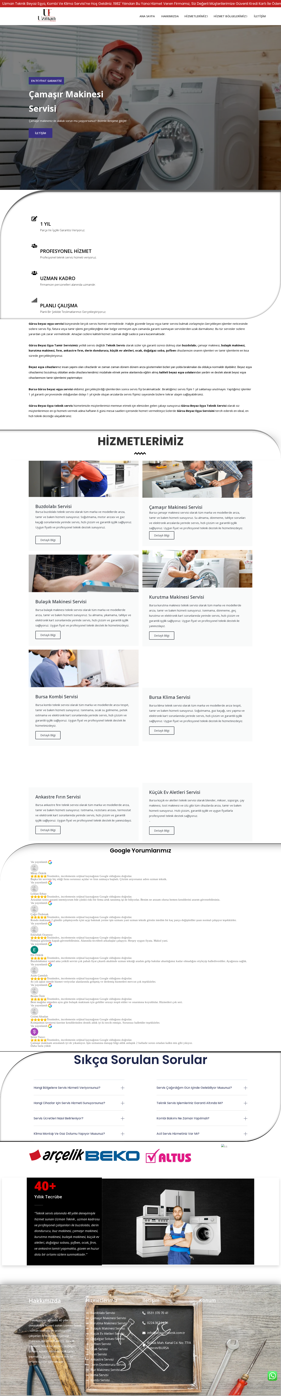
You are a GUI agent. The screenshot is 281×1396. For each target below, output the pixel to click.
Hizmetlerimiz (195, 16)
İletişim (259, 16)
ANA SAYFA (147, 16)
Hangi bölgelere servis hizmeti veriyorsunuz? (67, 1087)
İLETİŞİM (40, 135)
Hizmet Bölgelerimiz (230, 16)
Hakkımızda (170, 16)
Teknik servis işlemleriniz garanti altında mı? (190, 1103)
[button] (79, 1090)
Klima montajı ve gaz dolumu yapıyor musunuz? (69, 1133)
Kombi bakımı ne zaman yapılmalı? (183, 1118)
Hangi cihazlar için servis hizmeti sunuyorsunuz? (69, 1103)
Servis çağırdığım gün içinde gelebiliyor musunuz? (194, 1087)
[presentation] (9, 107)
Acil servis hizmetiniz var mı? (178, 1133)
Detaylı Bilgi (48, 540)
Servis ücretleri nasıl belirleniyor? (58, 1118)
